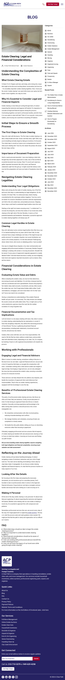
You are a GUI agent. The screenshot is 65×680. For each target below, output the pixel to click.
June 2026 (50, 133)
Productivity (51, 76)
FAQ (3, 596)
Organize (50, 61)
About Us (5, 590)
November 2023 (52, 191)
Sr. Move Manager (52, 82)
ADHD (49, 30)
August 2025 (51, 148)
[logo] (7, 561)
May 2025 (50, 157)
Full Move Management (9, 619)
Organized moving (52, 64)
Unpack (49, 85)
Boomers (50, 33)
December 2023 (52, 188)
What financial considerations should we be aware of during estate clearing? (20, 537)
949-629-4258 (29, 664)
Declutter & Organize (8, 630)
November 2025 (52, 139)
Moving (49, 58)
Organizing (50, 67)
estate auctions (32, 513)
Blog (3, 593)
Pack (48, 70)
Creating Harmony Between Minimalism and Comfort (54, 113)
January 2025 (51, 170)
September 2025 (52, 145)
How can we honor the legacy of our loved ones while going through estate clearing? (20, 544)
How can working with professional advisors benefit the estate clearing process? (21, 540)
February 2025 (51, 167)
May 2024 (50, 185)
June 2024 (50, 182)
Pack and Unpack (52, 73)
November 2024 (52, 176)
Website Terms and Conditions (12, 607)
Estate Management (53, 49)
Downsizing (50, 43)
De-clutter (50, 37)
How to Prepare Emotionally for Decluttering (52, 121)
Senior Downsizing (8, 639)
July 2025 (50, 151)
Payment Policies (7, 604)
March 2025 (50, 164)
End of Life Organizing (9, 636)
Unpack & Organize (8, 633)
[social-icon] (3, 677)
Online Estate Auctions (9, 622)
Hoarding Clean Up (8, 642)
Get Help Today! (53, 4)
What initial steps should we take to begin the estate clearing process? (20, 530)
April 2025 (50, 160)
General (49, 52)
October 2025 (51, 142)
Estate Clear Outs (7, 625)
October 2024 (51, 179)
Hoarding (50, 55)
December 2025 (52, 136)
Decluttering (51, 40)
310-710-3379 (14, 664)
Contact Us (5, 599)
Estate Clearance (28, 65)
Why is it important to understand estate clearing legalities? (19, 533)
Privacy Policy (6, 602)
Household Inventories (9, 628)
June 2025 (50, 154)
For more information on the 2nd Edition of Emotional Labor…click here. (25, 610)
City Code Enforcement (9, 644)
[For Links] (12, 4)
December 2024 (52, 173)
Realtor (49, 79)
